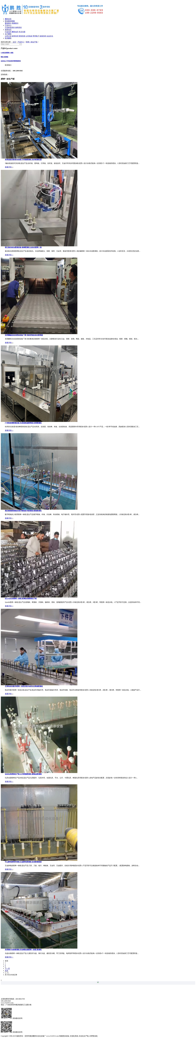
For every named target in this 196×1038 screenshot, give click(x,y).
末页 (6, 971)
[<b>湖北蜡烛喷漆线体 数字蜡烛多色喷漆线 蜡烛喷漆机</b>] (39, 509)
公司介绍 (8, 36)
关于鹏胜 (8, 34)
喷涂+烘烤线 (4, 57)
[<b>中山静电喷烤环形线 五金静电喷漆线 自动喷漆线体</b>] (39, 860)
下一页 (7, 968)
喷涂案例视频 (10, 21)
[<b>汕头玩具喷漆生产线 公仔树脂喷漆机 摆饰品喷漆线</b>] (39, 772)
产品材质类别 (10, 27)
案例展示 (8, 23)
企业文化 (50, 36)
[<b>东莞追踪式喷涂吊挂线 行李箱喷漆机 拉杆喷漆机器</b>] (39, 158)
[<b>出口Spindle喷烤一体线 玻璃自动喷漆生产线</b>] (39, 597)
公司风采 (29, 36)
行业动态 (8, 32)
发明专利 (15, 36)
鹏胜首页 (8, 19)
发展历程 (43, 36)
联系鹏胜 (8, 38)
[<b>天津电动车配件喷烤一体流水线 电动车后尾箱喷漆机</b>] (39, 685)
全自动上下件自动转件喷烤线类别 (11, 61)
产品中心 (8, 25)
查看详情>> (9, 167)
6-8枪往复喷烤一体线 (7, 52)
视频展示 (15, 23)
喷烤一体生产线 (31, 42)
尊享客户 (36, 36)
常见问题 (22, 32)
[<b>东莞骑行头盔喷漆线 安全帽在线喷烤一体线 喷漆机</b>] (39, 948)
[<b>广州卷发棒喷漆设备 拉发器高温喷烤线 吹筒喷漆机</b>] (39, 421)
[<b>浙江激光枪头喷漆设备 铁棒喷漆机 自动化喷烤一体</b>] (39, 246)
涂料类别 (18, 27)
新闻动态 (8, 29)
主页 (14, 42)
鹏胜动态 (15, 32)
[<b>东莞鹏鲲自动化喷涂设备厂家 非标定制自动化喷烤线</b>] (39, 333)
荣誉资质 (22, 36)
